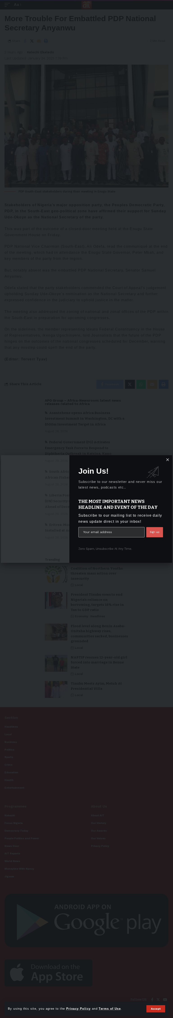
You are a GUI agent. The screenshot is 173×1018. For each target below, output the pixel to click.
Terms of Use (110, 1008)
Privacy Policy (78, 1008)
